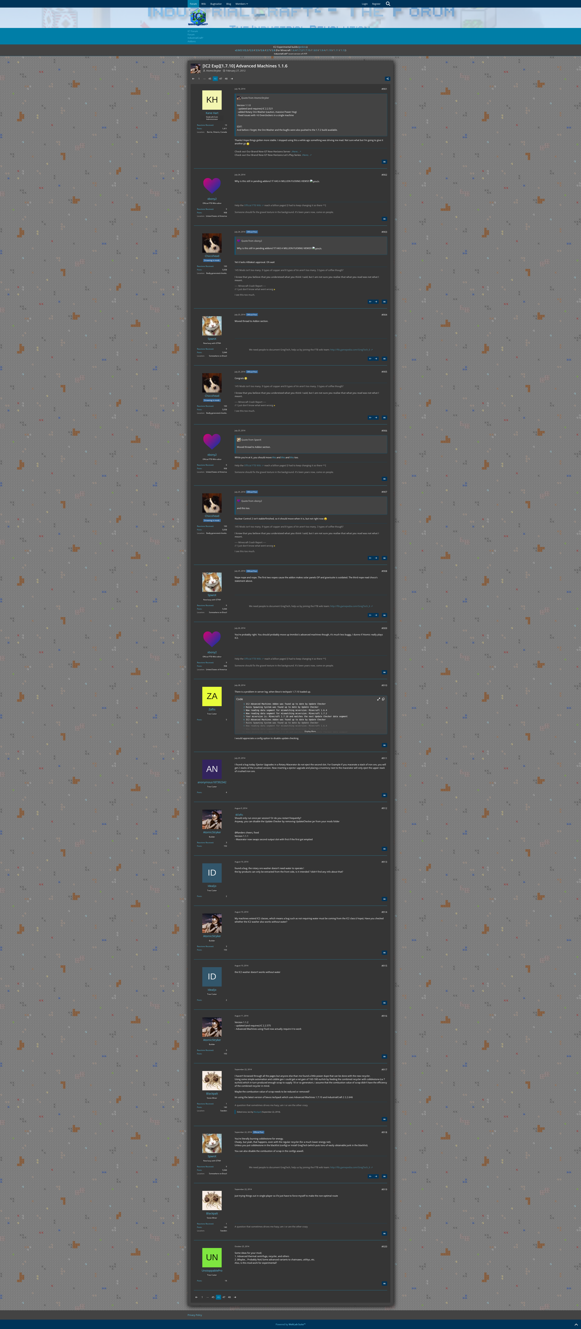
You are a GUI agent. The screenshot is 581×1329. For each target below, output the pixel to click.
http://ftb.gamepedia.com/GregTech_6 (350, 349)
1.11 (336, 50)
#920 (384, 1246)
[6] (241, 719)
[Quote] (384, 162)
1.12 (343, 50)
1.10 (329, 50)
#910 (384, 685)
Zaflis (240, 814)
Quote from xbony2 (251, 240)
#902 (384, 174)
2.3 (251, 50)
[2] (241, 707)
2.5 (257, 50)
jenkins (303, 46)
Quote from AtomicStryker (255, 97)
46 (215, 78)
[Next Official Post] (376, 302)
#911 (384, 758)
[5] (241, 716)
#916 (384, 1015)
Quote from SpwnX (251, 439)
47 (220, 78)
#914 (384, 912)
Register (376, 3)
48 (226, 78)
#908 (384, 571)
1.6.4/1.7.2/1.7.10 (300, 50)
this (274, 457)
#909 (384, 628)
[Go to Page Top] (576, 1324)
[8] (241, 725)
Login (365, 3)
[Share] (387, 79)
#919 (384, 1189)
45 (209, 78)
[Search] (388, 4)
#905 (384, 371)
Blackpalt (257, 1112)
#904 (384, 314)
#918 (384, 1132)
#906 (384, 430)
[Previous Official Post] (370, 302)
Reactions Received (205, 125)
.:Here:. (295, 151)
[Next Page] (232, 78)
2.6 (262, 50)
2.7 (268, 50)
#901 (384, 88)
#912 (384, 808)
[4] (241, 713)
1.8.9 (315, 50)
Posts (199, 128)
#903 (384, 231)
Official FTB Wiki (252, 205)
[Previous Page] (193, 78)
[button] (378, 699)
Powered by (290, 1324)
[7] (241, 722)
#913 (384, 861)
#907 (384, 491)
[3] (241, 710)
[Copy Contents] (383, 699)
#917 (384, 1069)
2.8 (273, 50)
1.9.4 (322, 50)
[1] (241, 704)
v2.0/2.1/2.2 (241, 50)
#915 (384, 965)
